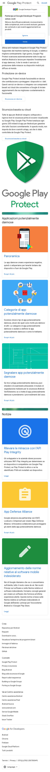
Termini (5, 760)
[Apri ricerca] (38, 2)
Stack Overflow (8, 716)
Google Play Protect (9, 662)
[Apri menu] (3, 3)
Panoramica (12, 256)
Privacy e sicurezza (9, 666)
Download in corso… (9, 636)
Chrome (5, 739)
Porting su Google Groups (11, 685)
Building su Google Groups (12, 682)
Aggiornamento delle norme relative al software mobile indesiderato (22, 572)
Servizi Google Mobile (10, 712)
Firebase (5, 743)
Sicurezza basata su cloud (15, 138)
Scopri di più (9, 274)
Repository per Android (11, 628)
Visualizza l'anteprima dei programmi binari (18, 640)
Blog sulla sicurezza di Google (13, 674)
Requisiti (5, 632)
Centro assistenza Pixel (11, 700)
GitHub (4, 651)
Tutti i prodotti (7, 750)
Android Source (8, 704)
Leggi (6, 476)
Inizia (25, 42)
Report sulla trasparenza (11, 678)
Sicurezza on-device (13, 99)
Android (5, 735)
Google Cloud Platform (10, 747)
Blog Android (7, 670)
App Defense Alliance (18, 512)
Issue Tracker (7, 720)
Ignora (25, 35)
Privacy (13, 760)
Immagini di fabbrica (10, 644)
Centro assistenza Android (12, 696)
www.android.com (9, 708)
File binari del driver (9, 647)
